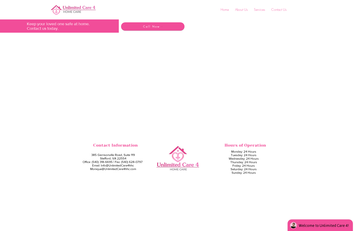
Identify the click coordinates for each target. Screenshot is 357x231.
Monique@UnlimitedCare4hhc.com (113, 169)
